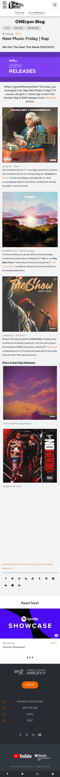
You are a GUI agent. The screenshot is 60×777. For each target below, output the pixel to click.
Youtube (39, 735)
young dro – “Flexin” (11, 166)
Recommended (37, 13)
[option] (30, 630)
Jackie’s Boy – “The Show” (13, 335)
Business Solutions (30, 701)
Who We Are (30, 708)
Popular (19, 13)
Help (30, 720)
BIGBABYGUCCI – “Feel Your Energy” (18, 251)
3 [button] (32, 657)
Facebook (20, 735)
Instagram (33, 735)
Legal (30, 714)
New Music (19, 28)
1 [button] (27, 657)
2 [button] (30, 657)
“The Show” (51, 347)
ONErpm (50, 97)
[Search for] (55, 4)
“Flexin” (5, 178)
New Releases (33, 28)
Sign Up (30, 684)
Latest (7, 28)
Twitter (26, 735)
